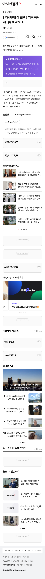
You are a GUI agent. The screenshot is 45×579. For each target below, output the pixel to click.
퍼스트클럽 (6, 561)
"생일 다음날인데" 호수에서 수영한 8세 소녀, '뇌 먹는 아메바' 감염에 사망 (23, 74)
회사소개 (6, 556)
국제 (4, 12)
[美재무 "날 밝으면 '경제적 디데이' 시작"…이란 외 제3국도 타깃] (9, 213)
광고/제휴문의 (16, 556)
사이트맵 (37, 550)
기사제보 (24, 561)
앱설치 (17, 550)
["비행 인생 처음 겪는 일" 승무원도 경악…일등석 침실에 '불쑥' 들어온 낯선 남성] (35, 414)
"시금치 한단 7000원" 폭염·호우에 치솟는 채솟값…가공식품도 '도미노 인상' (30, 221)
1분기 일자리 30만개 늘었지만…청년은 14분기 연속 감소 (29, 197)
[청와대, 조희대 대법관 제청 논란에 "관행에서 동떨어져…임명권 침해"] (9, 190)
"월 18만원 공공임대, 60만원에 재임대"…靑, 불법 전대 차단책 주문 (29, 174)
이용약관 (20, 565)
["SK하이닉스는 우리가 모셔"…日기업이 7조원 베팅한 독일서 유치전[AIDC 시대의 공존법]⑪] (35, 427)
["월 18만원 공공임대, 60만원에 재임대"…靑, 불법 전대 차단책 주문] (9, 178)
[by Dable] (38, 449)
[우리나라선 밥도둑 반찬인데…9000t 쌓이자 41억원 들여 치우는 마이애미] (35, 439)
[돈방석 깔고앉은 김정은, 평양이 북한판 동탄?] (32, 487)
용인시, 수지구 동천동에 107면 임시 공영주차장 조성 (16, 399)
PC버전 (27, 550)
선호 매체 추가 (11, 37)
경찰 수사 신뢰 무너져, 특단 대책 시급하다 (13, 508)
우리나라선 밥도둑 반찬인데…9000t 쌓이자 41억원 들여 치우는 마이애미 (16, 436)
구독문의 (16, 561)
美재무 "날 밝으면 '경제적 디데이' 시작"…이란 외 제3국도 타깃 (30, 209)
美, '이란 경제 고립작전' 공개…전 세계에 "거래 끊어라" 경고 (13, 483)
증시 (10, 12)
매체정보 (29, 565)
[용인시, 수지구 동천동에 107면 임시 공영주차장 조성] (35, 402)
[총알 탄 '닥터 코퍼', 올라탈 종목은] (32, 500)
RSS (31, 561)
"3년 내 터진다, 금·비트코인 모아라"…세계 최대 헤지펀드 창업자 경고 (23, 64)
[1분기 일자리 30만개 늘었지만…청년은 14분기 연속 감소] (9, 201)
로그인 (7, 550)
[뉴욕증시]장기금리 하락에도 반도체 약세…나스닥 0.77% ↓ (23, 69)
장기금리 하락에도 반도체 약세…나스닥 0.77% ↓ (13, 520)
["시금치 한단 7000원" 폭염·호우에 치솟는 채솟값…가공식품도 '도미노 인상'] (9, 225)
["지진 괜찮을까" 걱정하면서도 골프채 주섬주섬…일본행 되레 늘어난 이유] (32, 512)
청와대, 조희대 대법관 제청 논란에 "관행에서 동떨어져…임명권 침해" (30, 185)
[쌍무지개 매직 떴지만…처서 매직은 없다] (32, 525)
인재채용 (26, 556)
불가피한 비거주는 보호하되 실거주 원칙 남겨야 (13, 495)
